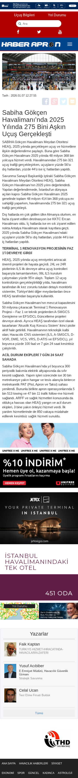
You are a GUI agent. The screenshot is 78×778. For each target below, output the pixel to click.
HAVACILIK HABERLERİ (33, 763)
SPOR (21, 773)
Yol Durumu (57, 15)
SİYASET (56, 763)
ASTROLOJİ (65, 773)
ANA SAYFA (9, 763)
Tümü (39, 713)
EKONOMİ (8, 773)
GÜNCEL (33, 773)
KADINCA (48, 773)
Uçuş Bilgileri (24, 15)
